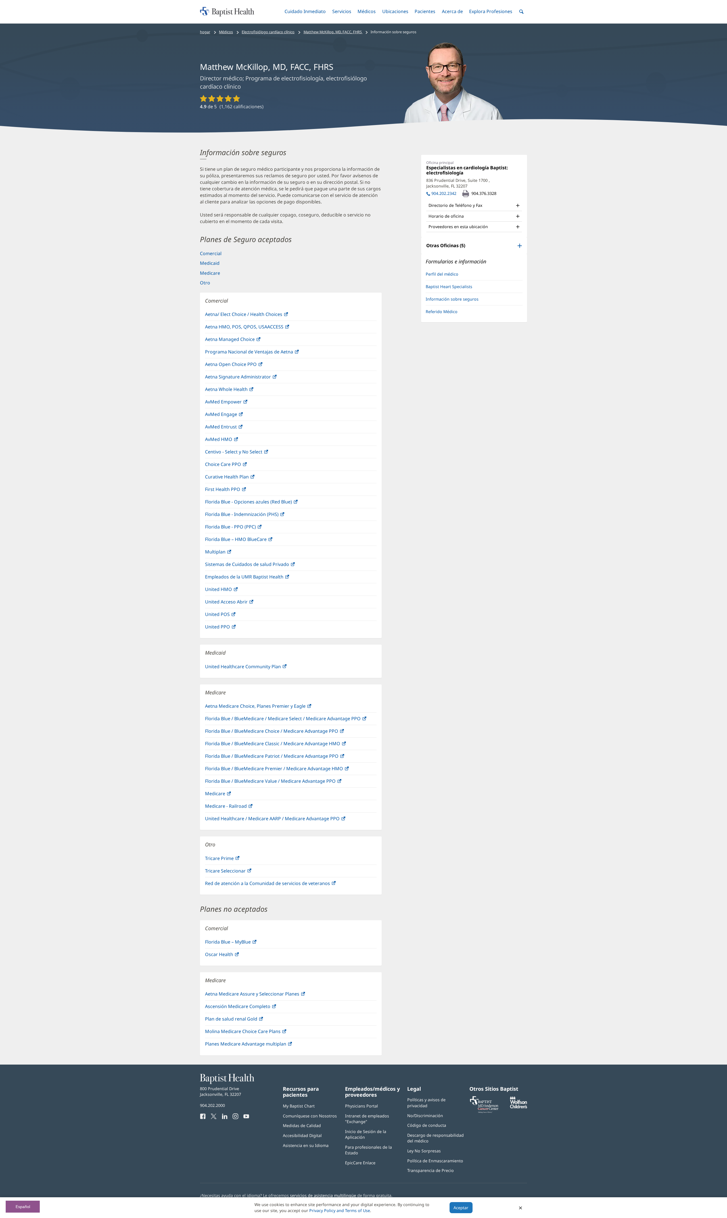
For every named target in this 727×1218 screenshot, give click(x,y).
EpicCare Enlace (360, 1162)
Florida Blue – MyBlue (239, 943)
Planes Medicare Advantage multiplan (257, 1045)
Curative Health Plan (238, 478)
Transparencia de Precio (430, 1170)
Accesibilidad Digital (302, 1135)
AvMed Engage (232, 415)
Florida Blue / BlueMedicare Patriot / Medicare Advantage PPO (283, 757)
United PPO (229, 628)
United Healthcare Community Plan (254, 668)
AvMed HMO (230, 440)
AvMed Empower (235, 403)
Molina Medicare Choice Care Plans (254, 1033)
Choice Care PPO (234, 465)
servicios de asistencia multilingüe (323, 1195)
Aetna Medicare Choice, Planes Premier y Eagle (267, 707)
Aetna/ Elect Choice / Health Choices (255, 315)
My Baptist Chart (299, 1106)
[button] (305, 11)
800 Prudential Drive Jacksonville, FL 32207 (220, 1091)
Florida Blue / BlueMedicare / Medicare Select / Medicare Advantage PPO (291, 720)
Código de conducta (426, 1125)
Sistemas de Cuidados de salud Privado (258, 566)
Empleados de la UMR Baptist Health (255, 578)
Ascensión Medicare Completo (249, 1008)
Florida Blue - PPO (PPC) (242, 528)
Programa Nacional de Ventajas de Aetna (260, 353)
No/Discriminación (425, 1115)
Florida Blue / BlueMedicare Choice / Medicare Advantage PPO (283, 732)
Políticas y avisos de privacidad (426, 1102)
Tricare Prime (231, 860)
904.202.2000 (212, 1105)
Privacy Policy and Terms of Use (339, 1210)
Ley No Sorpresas (424, 1151)
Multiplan (226, 553)
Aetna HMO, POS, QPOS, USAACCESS (255, 328)
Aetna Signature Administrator (249, 378)
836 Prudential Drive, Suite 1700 (458, 183)
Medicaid (210, 263)
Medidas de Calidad (302, 1125)
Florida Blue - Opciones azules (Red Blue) (260, 503)
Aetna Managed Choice (241, 340)
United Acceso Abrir (238, 603)
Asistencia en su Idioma (306, 1145)
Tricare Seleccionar (237, 872)
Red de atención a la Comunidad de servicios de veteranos (279, 885)
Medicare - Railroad (237, 807)
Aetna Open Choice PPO (242, 365)
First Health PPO (234, 490)
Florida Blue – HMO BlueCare (247, 541)
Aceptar (461, 1207)
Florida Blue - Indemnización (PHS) (253, 515)
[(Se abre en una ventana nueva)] (518, 1106)
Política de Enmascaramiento (435, 1160)
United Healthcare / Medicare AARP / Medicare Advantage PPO (284, 820)
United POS (229, 616)
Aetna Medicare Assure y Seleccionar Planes (263, 995)
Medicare (210, 273)
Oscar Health (230, 956)
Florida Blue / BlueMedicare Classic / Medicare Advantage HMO (284, 745)
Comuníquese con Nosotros (310, 1116)
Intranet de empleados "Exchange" (367, 1118)
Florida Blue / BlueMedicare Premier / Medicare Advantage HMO (285, 770)
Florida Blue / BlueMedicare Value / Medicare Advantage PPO (282, 782)
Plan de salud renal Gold (242, 1020)
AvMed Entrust (232, 428)
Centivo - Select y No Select (245, 453)
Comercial (211, 253)
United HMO (230, 591)
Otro (205, 283)
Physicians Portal (361, 1106)
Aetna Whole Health (238, 390)
